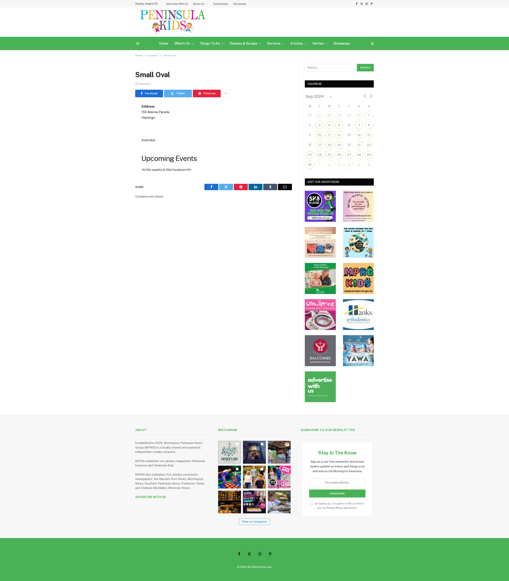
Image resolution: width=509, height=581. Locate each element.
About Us (198, 3)
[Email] (121, 157)
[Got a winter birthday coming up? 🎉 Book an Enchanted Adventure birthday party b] (254, 477)
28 (329, 115)
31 (359, 115)
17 (319, 145)
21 (358, 145)
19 (339, 145)
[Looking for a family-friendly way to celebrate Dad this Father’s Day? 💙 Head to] (229, 452)
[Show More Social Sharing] (226, 93)
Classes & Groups (243, 43)
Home (163, 43)
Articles (296, 43)
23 (310, 155)
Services (274, 43)
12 (339, 135)
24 (320, 155)
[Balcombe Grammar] (320, 350)
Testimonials (220, 3)
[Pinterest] (121, 147)
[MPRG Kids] (358, 278)
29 (339, 115)
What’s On (182, 43)
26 (339, 155)
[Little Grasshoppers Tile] (320, 278)
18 (329, 145)
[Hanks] (358, 314)
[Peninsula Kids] (173, 22)
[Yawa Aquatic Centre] (358, 350)
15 (368, 135)
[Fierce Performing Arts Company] (358, 206)
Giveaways (240, 3)
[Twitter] (121, 127)
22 (369, 145)
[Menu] (138, 43)
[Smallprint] (320, 314)
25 (329, 155)
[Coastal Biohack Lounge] (320, 242)
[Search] (372, 43)
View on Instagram (254, 521)
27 (320, 115)
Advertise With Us (177, 3)
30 (310, 165)
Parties (318, 43)
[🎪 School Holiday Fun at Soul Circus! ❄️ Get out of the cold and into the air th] (254, 501)
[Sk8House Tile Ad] (320, 206)
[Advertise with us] (320, 386)
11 (329, 135)
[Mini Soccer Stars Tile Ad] (358, 242)
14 (359, 135)
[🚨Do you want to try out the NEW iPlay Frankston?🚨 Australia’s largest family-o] (229, 477)
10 (319, 135)
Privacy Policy (335, 507)
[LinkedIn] (121, 137)
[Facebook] (121, 117)
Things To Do (210, 43)
